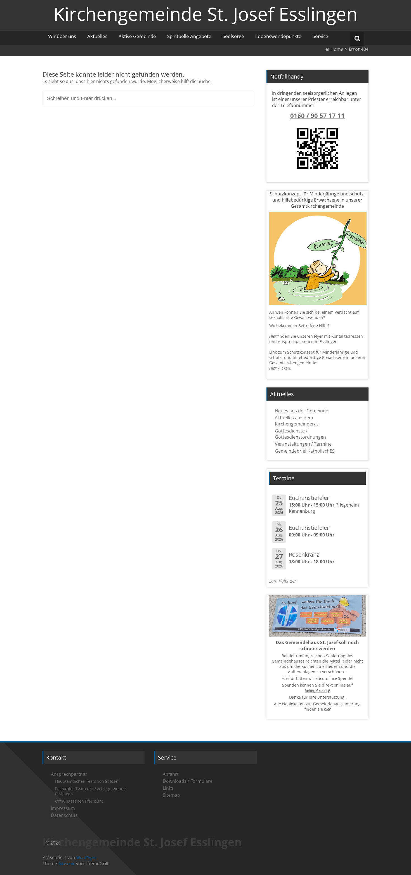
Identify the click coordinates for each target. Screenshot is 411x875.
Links (168, 788)
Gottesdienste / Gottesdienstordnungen (300, 434)
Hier (272, 336)
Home (336, 49)
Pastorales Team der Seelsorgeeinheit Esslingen (90, 791)
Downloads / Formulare (187, 781)
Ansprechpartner (69, 774)
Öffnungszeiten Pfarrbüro (79, 801)
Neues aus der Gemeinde (301, 411)
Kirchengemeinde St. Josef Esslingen (205, 13)
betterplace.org (317, 690)
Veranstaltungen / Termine (303, 444)
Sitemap (171, 795)
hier (327, 709)
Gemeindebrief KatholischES (305, 451)
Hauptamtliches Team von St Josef (87, 781)
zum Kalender (282, 581)
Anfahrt (171, 774)
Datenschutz (64, 815)
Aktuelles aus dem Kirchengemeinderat (296, 421)
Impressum (63, 808)
